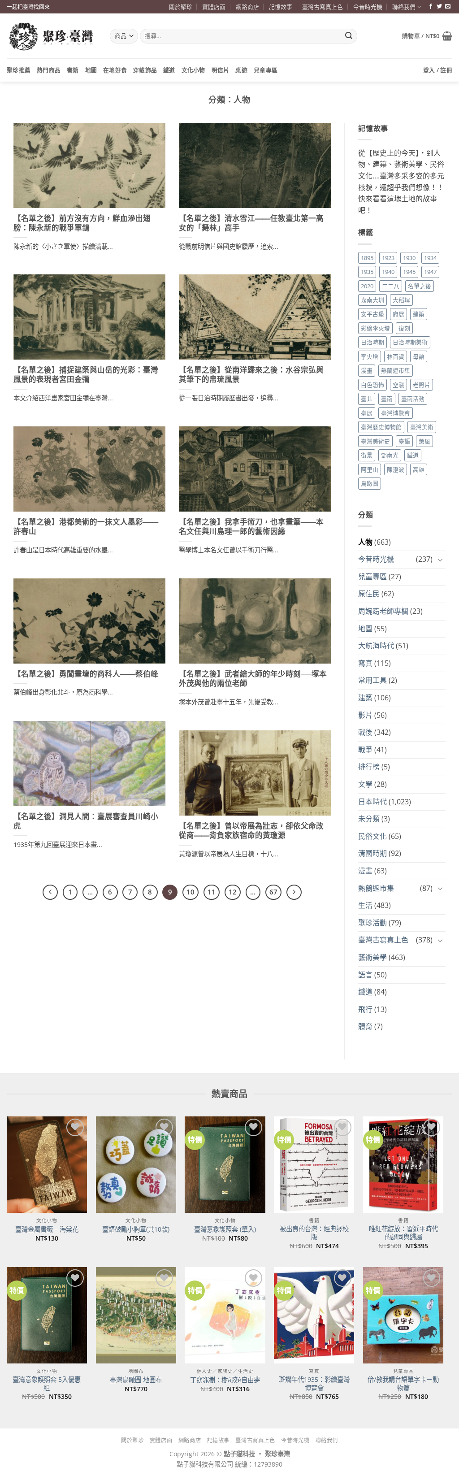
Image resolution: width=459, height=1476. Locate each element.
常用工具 (372, 680)
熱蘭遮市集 (395, 370)
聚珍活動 (372, 923)
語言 (365, 975)
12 (233, 891)
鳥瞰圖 (369, 483)
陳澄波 (395, 469)
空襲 (398, 385)
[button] (427, 36)
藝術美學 (372, 957)
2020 (367, 286)
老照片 (421, 385)
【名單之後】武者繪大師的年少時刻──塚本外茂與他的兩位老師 (253, 678)
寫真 (365, 663)
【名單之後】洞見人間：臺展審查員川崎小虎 (85, 821)
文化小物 (193, 70)
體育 (365, 1026)
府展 (398, 314)
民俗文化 (372, 836)
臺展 (366, 413)
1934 (430, 258)
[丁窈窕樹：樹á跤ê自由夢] (225, 1315)
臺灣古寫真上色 (322, 7)
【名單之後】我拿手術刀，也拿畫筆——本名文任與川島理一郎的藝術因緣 (251, 526)
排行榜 (369, 767)
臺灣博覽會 (395, 413)
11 (212, 891)
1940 (388, 272)
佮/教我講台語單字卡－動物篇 (403, 1384)
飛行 (365, 1009)
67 (273, 891)
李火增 (369, 356)
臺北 (366, 399)
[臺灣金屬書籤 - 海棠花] (47, 1164)
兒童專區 (265, 70)
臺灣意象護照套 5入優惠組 (47, 1384)
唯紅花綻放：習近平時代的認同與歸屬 (403, 1233)
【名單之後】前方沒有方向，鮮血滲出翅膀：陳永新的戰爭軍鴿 (82, 223)
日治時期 (372, 342)
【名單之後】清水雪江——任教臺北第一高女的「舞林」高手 (251, 223)
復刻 (404, 328)
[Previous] (50, 892)
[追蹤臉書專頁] (430, 7)
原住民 (369, 594)
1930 (409, 258)
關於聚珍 (180, 7)
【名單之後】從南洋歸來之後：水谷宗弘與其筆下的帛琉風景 (251, 374)
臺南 (387, 399)
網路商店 (247, 7)
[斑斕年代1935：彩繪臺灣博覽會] (314, 1315)
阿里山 (369, 469)
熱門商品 (49, 70)
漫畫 (366, 370)
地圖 (91, 70)
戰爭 (365, 750)
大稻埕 (401, 300)
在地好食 (115, 70)
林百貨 (395, 356)
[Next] (294, 892)
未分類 (369, 819)
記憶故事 (280, 7)
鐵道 (169, 70)
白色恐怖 (372, 385)
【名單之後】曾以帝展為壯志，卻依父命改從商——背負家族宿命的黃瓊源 (251, 830)
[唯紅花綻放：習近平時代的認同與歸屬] (403, 1164)
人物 (365, 542)
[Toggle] (440, 559)
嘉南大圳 (372, 300)
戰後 (365, 732)
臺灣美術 (421, 427)
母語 (418, 356)
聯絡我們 (404, 7)
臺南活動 (412, 399)
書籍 (73, 70)
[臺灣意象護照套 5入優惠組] (47, 1315)
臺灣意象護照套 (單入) (225, 1229)
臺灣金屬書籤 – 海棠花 (46, 1229)
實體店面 (213, 7)
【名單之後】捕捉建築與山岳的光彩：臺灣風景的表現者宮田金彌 (85, 374)
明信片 (221, 70)
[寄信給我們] (447, 7)
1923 (388, 258)
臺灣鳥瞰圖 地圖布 (136, 1380)
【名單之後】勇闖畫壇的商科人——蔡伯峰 (85, 673)
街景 (366, 455)
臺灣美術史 (375, 441)
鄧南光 (389, 455)
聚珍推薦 (18, 70)
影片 (365, 715)
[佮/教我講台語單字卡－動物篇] (403, 1315)
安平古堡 (372, 314)
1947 (430, 272)
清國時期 (372, 853)
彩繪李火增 (375, 328)
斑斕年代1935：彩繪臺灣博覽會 (314, 1384)
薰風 (424, 441)
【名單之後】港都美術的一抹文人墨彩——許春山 (85, 526)
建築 (418, 314)
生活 (365, 905)
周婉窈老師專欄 (383, 611)
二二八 (390, 286)
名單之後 (419, 286)
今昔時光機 (367, 7)
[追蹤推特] (439, 7)
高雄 (418, 469)
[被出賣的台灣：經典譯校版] (314, 1164)
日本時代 (372, 802)
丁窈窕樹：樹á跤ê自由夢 (225, 1380)
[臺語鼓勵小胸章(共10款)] (136, 1164)
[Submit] (348, 36)
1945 (409, 272)
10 (190, 891)
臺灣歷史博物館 (381, 427)
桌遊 (241, 70)
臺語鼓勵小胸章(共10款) (135, 1229)
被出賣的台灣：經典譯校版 (314, 1233)
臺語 (404, 441)
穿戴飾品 (145, 70)
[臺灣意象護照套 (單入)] (225, 1164)
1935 (367, 272)
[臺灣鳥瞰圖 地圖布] (136, 1315)
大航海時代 (376, 646)
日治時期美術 (410, 342)
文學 (365, 784)
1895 (367, 258)
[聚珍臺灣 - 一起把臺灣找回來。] (51, 36)
